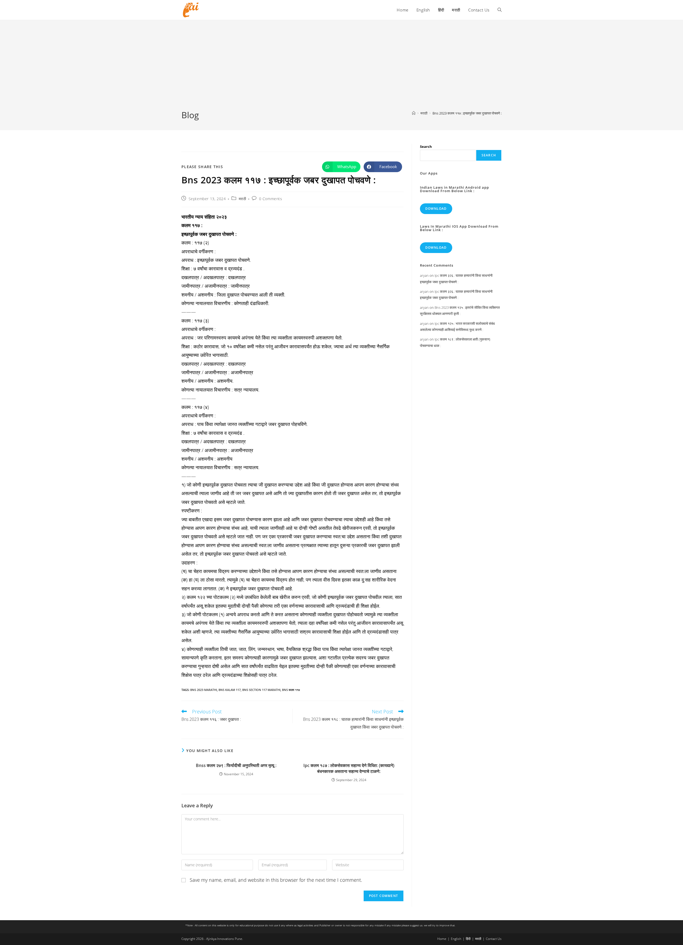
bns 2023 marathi (203, 690)
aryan (424, 275)
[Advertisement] (341, 69)
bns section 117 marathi (261, 690)
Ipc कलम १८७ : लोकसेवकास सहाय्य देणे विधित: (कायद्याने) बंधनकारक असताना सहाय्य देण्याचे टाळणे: (348, 768)
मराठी (242, 198)
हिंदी (468, 938)
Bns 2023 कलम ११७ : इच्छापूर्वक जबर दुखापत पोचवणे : (467, 113)
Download (436, 208)
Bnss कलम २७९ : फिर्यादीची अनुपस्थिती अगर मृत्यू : (236, 765)
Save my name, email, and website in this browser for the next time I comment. (276, 880)
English (456, 938)
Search (426, 146)
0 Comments (270, 198)
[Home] (413, 113)
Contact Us (494, 938)
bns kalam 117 (230, 690)
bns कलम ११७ (291, 690)
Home (441, 938)
